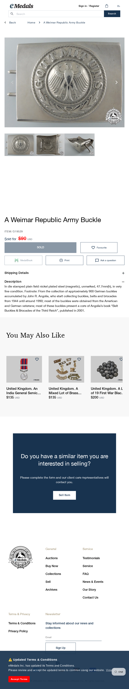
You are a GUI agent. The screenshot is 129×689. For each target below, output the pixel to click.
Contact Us (90, 597)
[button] (119, 6)
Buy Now (52, 566)
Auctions (52, 558)
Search (112, 14)
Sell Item (64, 495)
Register (94, 6)
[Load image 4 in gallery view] (20, 145)
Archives (51, 589)
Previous (12, 84)
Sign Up (61, 648)
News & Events (93, 582)
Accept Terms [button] (19, 679)
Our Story (89, 589)
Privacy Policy (18, 631)
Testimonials (91, 558)
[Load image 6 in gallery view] (79, 145)
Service (88, 566)
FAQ (86, 574)
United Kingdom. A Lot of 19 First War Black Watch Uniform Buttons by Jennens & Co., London (108, 391)
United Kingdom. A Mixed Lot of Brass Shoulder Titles (63, 391)
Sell (48, 582)
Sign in (83, 6)
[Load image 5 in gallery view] (49, 145)
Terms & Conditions (21, 623)
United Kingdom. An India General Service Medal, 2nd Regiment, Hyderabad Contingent (23, 391)
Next (116, 84)
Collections (53, 574)
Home (31, 22)
